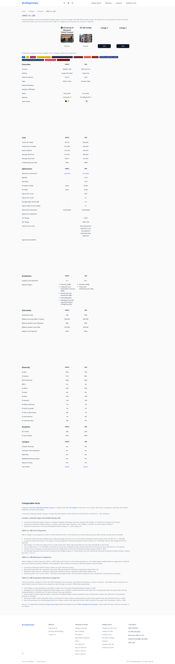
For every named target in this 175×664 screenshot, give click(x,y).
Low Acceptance (80, 654)
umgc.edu (66, 97)
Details (67, 467)
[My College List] (72, 3)
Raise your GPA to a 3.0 (136, 635)
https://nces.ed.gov (53, 604)
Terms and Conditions (28, 661)
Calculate (67, 173)
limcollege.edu (85, 97)
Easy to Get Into (80, 651)
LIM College (73, 508)
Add (104, 46)
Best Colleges (79, 631)
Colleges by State (108, 647)
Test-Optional (79, 644)
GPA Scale (131, 642)
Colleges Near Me (108, 644)
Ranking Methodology (56, 631)
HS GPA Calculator (134, 632)
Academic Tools (131, 3)
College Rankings (81, 628)
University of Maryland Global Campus (41, 508)
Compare (119, 3)
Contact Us (52, 634)
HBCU (77, 641)
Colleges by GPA (107, 631)
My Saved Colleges (108, 638)
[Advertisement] (76, 119)
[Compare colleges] (68, 3)
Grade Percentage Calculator (138, 639)
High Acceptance (81, 647)
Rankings (108, 3)
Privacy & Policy (41, 661)
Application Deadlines (82, 638)
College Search (107, 634)
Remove (67, 46)
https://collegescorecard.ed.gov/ (88, 604)
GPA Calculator (133, 628)
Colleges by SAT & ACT (109, 628)
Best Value (78, 634)
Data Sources (53, 628)
